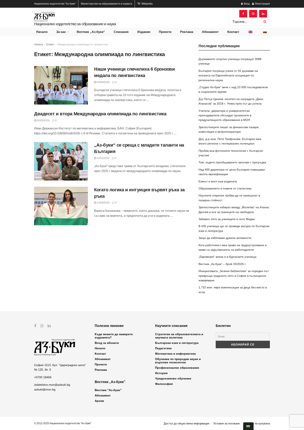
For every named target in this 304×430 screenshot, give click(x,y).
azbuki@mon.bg (44, 389)
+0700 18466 (42, 377)
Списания (121, 32)
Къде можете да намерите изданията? (114, 335)
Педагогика (163, 348)
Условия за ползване (226, 423)
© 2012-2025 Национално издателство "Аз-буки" (62, 423)
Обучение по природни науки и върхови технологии (178, 360)
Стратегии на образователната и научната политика (179, 335)
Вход (246, 3)
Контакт (233, 32)
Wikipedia (147, 3)
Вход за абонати (107, 342)
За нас (61, 32)
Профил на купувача (257, 423)
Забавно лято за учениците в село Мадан (227, 219)
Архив (99, 400)
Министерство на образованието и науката (106, 3)
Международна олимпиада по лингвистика (83, 44)
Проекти (165, 32)
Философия (164, 383)
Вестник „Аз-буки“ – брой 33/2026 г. (222, 264)
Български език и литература (177, 342)
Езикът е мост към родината (218, 181)
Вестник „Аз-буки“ (91, 32)
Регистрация (262, 3)
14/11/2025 (102, 158)
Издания (143, 32)
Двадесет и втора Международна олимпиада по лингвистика (100, 113)
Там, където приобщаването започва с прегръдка (232, 162)
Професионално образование (177, 367)
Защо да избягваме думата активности (225, 238)
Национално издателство (55, 3)
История (161, 373)
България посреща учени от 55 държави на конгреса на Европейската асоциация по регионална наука (228, 75)
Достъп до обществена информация (186, 423)
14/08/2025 (103, 202)
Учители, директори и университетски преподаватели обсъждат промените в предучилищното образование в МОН (225, 115)
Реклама (186, 32)
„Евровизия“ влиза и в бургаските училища (227, 256)
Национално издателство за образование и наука (75, 24)
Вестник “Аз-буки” (108, 390)
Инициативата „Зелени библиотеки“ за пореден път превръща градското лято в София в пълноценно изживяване (234, 275)
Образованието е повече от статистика (225, 188)
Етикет (50, 44)
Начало (42, 32)
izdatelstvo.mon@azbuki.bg (52, 384)
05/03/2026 (43, 120)
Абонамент (210, 32)
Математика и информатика (175, 353)
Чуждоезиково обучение (173, 378)
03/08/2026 (103, 82)
